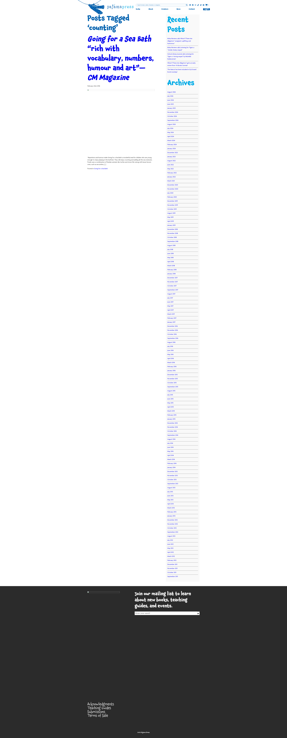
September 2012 (172, 532)
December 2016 (172, 326)
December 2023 (172, 153)
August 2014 (171, 439)
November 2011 (172, 568)
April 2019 (170, 221)
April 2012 (170, 552)
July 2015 (170, 395)
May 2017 (170, 306)
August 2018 (171, 245)
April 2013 (170, 504)
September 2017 (172, 290)
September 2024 (172, 120)
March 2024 (171, 140)
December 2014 (172, 423)
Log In (206, 9)
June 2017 (170, 302)
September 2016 (172, 338)
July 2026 (170, 96)
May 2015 (170, 403)
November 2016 (172, 330)
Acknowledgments (100, 705)
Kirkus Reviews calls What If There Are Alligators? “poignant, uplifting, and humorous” (179, 41)
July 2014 (170, 443)
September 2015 (172, 387)
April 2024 (170, 136)
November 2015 (172, 379)
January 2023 (171, 157)
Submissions (96, 712)
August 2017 (171, 294)
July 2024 (170, 128)
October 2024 (172, 116)
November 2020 (172, 189)
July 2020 (170, 193)
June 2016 (170, 350)
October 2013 (172, 480)
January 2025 (171, 108)
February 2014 (171, 463)
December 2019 (172, 201)
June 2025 (170, 104)
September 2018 (172, 241)
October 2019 (172, 209)
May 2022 (170, 169)
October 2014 (172, 431)
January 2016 (171, 371)
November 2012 (172, 524)
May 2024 (170, 132)
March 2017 (171, 314)
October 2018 (172, 237)
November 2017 (172, 282)
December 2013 (172, 471)
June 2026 (170, 100)
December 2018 (172, 229)
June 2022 (170, 165)
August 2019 (171, 213)
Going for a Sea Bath (101, 169)
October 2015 (172, 383)
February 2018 (171, 270)
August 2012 (171, 536)
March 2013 (171, 508)
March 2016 (171, 362)
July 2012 (170, 540)
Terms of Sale (97, 716)
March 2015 (171, 411)
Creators (164, 9)
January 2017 (171, 322)
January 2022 (171, 177)
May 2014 (170, 451)
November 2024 (172, 112)
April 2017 (170, 310)
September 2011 (172, 576)
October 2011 (171, 572)
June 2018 (170, 253)
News (178, 9)
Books (138, 9)
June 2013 (170, 496)
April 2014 (170, 455)
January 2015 (171, 419)
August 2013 (171, 488)
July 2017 (170, 298)
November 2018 (172, 233)
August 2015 (171, 391)
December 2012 (172, 520)
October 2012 (172, 528)
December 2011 (172, 564)
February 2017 (171, 318)
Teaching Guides (99, 708)
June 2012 (170, 544)
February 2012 (171, 560)
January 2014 (171, 467)
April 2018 (170, 262)
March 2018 (171, 266)
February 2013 (171, 512)
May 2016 (170, 354)
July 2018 (170, 249)
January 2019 (171, 225)
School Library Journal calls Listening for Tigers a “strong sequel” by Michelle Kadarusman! (180, 56)
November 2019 (172, 205)
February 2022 (172, 173)
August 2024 (171, 124)
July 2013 (170, 492)
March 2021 (171, 181)
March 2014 (171, 459)
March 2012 (171, 556)
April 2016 (170, 358)
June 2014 (170, 447)
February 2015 (171, 415)
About (151, 9)
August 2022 (171, 161)
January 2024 (171, 149)
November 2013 (172, 476)
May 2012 (170, 548)
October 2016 (172, 334)
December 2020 (172, 185)
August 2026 (171, 92)
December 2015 (172, 375)
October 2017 (172, 286)
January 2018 (171, 274)
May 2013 (170, 500)
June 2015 (170, 399)
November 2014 (172, 427)
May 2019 (170, 217)
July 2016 (170, 346)
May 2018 (170, 258)
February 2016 (171, 367)
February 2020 (172, 197)
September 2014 (172, 435)
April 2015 (170, 407)
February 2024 (172, 144)
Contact (192, 9)
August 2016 (171, 342)
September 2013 (172, 484)
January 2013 (171, 516)
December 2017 (172, 278)
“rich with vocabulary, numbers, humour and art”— (120, 59)
